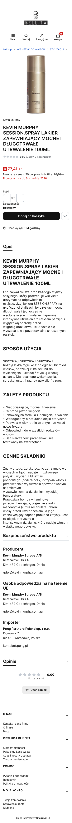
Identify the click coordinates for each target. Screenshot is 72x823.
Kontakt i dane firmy (15, 723)
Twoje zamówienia (14, 800)
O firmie (8, 727)
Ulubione (8, 807)
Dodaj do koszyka (31, 216)
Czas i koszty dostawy (17, 755)
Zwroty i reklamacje (15, 759)
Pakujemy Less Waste (16, 751)
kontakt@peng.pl (15, 646)
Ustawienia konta (14, 803)
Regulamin (9, 779)
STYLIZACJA (57, 49)
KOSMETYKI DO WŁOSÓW (31, 49)
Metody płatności (14, 747)
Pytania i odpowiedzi (16, 775)
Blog (6, 731)
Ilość (6, 191)
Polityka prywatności (16, 783)
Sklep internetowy (31, 817)
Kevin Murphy (11, 119)
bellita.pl (7, 49)
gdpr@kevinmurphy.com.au (23, 572)
